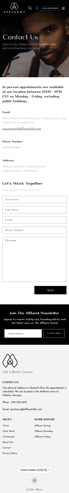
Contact (7, 448)
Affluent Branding (43, 431)
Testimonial (8, 437)
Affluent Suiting (42, 425)
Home (6, 425)
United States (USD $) (33, 470)
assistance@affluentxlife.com (22, 128)
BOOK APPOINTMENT (51, 8)
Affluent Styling (42, 437)
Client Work (9, 431)
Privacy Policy (10, 453)
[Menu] (63, 8)
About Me (8, 442)
